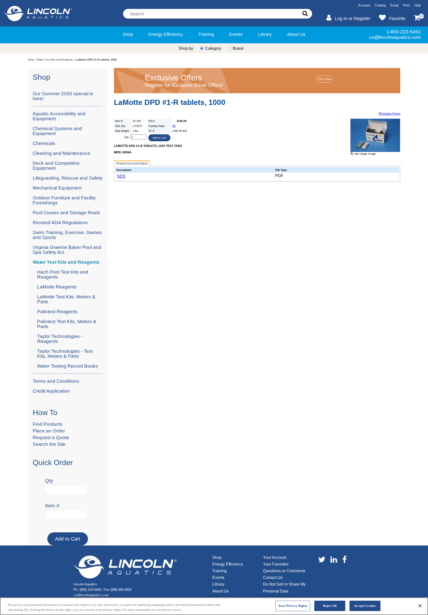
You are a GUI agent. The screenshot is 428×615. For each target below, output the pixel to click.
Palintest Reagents (57, 311)
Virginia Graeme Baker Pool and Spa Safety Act (67, 250)
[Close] (420, 605)
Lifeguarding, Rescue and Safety (68, 178)
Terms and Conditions (56, 381)
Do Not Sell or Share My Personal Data (284, 587)
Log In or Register (352, 18)
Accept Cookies (365, 606)
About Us (296, 34)
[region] (214, 606)
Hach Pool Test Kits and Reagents (62, 274)
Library (265, 34)
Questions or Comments (284, 571)
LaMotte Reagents (57, 286)
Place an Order (49, 430)
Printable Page (389, 114)
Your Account (274, 557)
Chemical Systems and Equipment (57, 131)
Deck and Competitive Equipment (56, 166)
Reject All (330, 606)
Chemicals (44, 143)
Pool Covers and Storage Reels (66, 212)
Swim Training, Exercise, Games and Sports (67, 235)
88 (173, 125)
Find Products (47, 424)
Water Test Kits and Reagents (55, 59)
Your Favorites (276, 564)
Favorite (397, 18)
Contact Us (273, 577)
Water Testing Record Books (67, 366)
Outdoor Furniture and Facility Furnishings (64, 200)
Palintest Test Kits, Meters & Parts (66, 324)
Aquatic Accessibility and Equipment (59, 116)
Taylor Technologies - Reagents (59, 339)
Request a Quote (51, 437)
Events (236, 34)
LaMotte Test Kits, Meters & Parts (66, 299)
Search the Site (49, 444)
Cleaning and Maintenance (61, 153)
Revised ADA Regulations (60, 222)
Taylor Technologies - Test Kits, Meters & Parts (65, 354)
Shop (128, 34)
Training (206, 34)
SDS (121, 176)
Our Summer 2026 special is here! (63, 96)
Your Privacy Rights (292, 606)
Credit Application (51, 391)
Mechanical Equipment (57, 187)
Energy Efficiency (165, 34)
